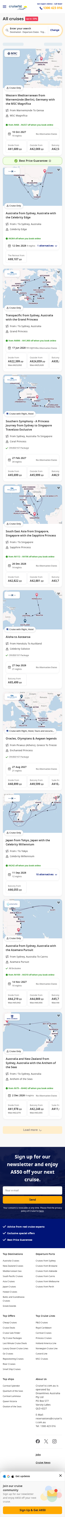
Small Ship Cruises (12, 1369)
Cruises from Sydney (46, 1260)
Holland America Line (46, 1343)
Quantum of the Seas (13, 1391)
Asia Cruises (9, 1281)
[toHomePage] (18, 6)
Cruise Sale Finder (11, 1333)
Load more (30, 1130)
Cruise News (43, 1462)
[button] (16, 146)
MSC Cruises (42, 1358)
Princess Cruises (44, 1338)
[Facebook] (38, 1441)
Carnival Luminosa (12, 1396)
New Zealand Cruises (13, 1266)
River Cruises (9, 1364)
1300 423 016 (52, 8)
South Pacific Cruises (13, 1276)
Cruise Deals (9, 1327)
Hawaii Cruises (10, 1291)
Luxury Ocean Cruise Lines (15, 1348)
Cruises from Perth (45, 1286)
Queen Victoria (10, 1401)
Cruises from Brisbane (46, 1266)
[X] (46, 1441)
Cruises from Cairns (45, 1276)
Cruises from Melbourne (47, 1281)
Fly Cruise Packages (12, 1338)
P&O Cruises (42, 1322)
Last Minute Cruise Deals (15, 1343)
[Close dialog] (60, 1476)
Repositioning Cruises (13, 1358)
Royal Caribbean (43, 1327)
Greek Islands (9, 1306)
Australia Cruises (11, 1260)
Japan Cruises (9, 1286)
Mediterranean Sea (12, 1271)
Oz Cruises (8, 1353)
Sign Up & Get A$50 (33, 1510)
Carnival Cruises (43, 1333)
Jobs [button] (38, 1455)
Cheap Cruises (10, 1322)
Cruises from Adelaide (46, 1271)
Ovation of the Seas (12, 1406)
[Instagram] (54, 1441)
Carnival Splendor (11, 1385)
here (41, 1211)
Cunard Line (41, 1353)
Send (32, 1200)
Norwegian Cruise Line (47, 1348)
